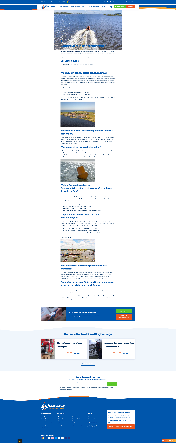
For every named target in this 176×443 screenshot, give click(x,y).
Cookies (74, 423)
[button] (73, 1)
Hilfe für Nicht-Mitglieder (93, 418)
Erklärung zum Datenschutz (78, 420)
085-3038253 (62, 1)
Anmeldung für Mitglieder (129, 1)
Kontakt (103, 6)
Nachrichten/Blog (60, 421)
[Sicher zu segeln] (48, 6)
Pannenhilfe (43, 418)
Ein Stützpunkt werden (107, 1)
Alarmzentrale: (168, 440)
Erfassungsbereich (75, 6)
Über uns (84, 6)
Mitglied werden (119, 6)
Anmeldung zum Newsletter (63, 425)
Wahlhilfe (130, 6)
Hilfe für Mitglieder (91, 416)
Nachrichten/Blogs (94, 6)
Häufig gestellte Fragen (62, 418)
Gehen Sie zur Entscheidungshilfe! (123, 316)
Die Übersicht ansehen (88, 363)
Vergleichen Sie (60, 423)
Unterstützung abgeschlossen (47, 423)
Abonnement (78, 297)
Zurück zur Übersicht (67, 41)
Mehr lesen (77, 353)
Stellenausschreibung (117, 1)
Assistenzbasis (44, 421)
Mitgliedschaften (64, 6)
